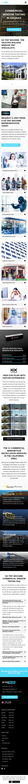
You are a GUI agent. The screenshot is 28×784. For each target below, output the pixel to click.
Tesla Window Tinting (7, 759)
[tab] (14, 407)
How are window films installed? (11, 661)
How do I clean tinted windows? (11, 626)
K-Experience (5, 738)
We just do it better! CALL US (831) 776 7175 (14, 672)
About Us (4, 735)
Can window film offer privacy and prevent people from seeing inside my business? (13, 601)
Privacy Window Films (8, 192)
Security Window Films (8, 214)
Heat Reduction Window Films (10, 170)
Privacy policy (16, 781)
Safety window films (7, 326)
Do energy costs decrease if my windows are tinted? (11, 631)
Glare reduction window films (10, 304)
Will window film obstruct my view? (12, 617)
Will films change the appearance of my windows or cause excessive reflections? (13, 622)
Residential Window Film (7, 754)
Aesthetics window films (9, 260)
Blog (3, 740)
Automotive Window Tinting (8, 751)
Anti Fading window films (9, 282)
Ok (10, 781)
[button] (14, 170)
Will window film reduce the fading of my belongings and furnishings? (12, 652)
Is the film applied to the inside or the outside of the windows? (12, 657)
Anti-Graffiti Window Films (9, 236)
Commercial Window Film (8, 756)
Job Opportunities (6, 743)
